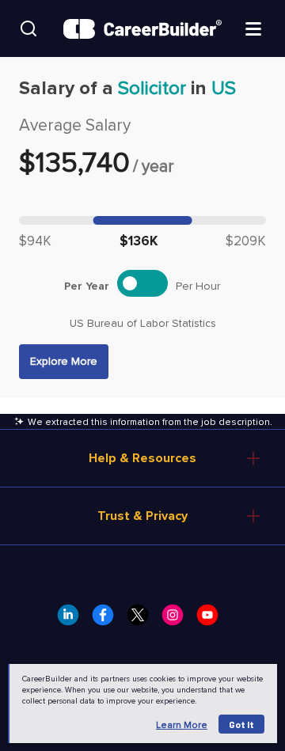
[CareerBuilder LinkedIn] (72, 619)
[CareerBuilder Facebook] (107, 619)
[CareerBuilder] (142, 29)
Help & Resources (142, 458)
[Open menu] (253, 27)
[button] (63, 361)
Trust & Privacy (142, 516)
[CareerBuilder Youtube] (212, 619)
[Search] (28, 28)
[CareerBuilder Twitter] (142, 619)
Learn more (181, 725)
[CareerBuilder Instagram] (177, 619)
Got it (241, 724)
